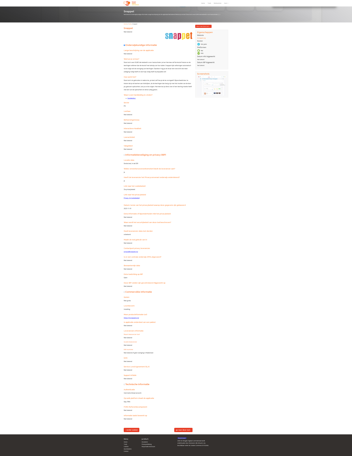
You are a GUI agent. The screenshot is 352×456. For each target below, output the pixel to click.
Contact (126, 451)
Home (203, 3)
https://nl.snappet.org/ (131, 318)
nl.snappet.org (201, 38)
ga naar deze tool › (183, 430)
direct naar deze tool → (203, 26)
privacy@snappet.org (131, 252)
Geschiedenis (128, 449)
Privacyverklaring (147, 444)
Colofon (126, 446)
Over (225, 3)
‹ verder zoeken (131, 430)
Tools (209, 3)
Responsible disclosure (148, 446)
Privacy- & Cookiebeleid (132, 198)
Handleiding (131, 98)
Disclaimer (145, 442)
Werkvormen (217, 3)
